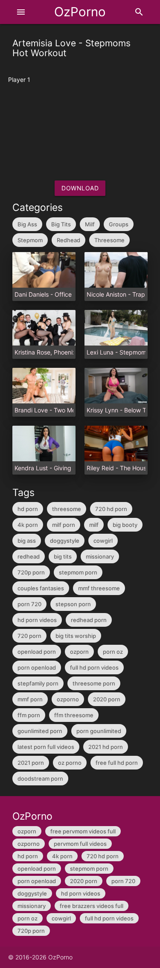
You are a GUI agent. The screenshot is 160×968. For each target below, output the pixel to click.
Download (80, 188)
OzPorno (80, 11)
